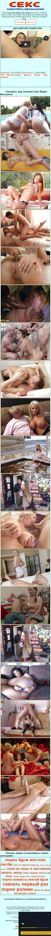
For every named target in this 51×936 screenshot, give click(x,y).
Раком (37, 75)
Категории (20, 22)
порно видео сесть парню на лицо (29, 876)
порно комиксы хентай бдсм (25, 879)
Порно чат (30, 22)
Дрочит (27, 75)
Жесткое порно (14, 75)
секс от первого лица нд (26, 865)
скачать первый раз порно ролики (24, 886)
